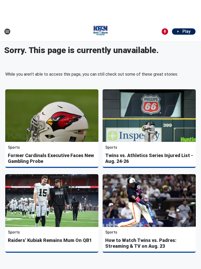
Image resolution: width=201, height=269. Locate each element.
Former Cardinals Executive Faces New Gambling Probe (51, 158)
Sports (14, 147)
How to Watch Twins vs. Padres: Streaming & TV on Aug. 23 (140, 243)
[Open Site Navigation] (7, 31)
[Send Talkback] (165, 31)
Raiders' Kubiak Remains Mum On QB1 (50, 240)
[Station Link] (100, 31)
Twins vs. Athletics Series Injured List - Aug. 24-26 (149, 158)
